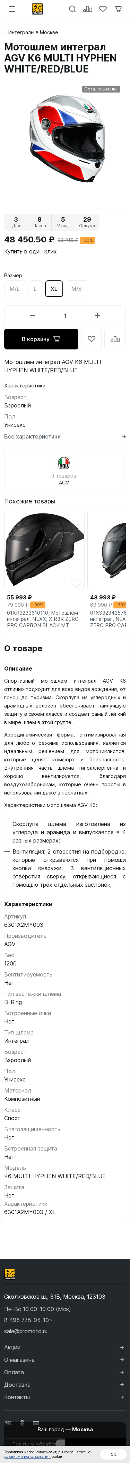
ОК (113, 1454)
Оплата (14, 1372)
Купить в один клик (30, 251)
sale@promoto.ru (25, 1331)
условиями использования (27, 1456)
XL (54, 288)
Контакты (17, 1397)
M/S (76, 288)
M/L (15, 288)
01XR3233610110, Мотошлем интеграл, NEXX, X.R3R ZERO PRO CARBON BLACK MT (43, 619)
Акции (12, 1347)
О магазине (19, 1359)
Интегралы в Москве (33, 32)
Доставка (17, 1384)
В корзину (36, 339)
